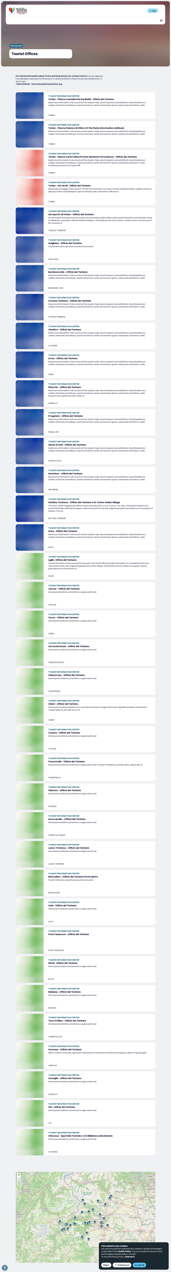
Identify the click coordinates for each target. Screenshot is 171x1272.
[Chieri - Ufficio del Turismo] (85, 710)
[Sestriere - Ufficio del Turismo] (85, 480)
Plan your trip (16, 46)
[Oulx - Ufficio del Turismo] (85, 912)
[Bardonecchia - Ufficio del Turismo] (85, 278)
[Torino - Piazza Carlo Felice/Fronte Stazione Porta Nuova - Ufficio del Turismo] (85, 163)
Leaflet (134, 1261)
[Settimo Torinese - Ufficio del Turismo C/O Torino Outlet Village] (85, 508)
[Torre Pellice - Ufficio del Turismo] (85, 1027)
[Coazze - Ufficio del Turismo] (85, 739)
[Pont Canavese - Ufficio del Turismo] (85, 940)
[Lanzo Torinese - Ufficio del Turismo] (85, 854)
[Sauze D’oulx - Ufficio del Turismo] (85, 451)
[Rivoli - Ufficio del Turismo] (85, 969)
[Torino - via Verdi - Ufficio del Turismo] (85, 192)
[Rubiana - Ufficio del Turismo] (85, 998)
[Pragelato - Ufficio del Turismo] (85, 422)
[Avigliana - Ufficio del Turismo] (85, 249)
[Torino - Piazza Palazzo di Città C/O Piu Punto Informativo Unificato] (85, 134)
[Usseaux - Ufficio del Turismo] (85, 1056)
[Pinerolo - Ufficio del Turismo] (85, 393)
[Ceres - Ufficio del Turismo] (85, 624)
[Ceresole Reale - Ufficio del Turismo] (85, 652)
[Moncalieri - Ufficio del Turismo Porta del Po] (85, 883)
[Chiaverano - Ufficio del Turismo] (85, 681)
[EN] (161, 20)
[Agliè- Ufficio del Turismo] (85, 566)
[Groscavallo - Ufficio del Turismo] (85, 825)
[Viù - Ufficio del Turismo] (85, 1113)
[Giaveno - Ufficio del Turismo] (85, 796)
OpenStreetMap (142, 1261)
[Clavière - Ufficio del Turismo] (85, 336)
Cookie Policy (124, 1251)
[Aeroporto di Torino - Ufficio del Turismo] (85, 221)
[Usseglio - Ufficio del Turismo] (85, 1084)
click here (130, 1256)
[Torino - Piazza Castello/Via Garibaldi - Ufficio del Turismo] (85, 105)
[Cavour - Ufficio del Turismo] (85, 595)
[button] (100, 1214)
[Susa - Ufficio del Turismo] (85, 537)
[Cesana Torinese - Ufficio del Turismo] (85, 307)
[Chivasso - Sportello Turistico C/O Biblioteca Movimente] (85, 1142)
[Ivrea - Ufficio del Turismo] (85, 364)
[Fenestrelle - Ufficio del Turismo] (85, 768)
